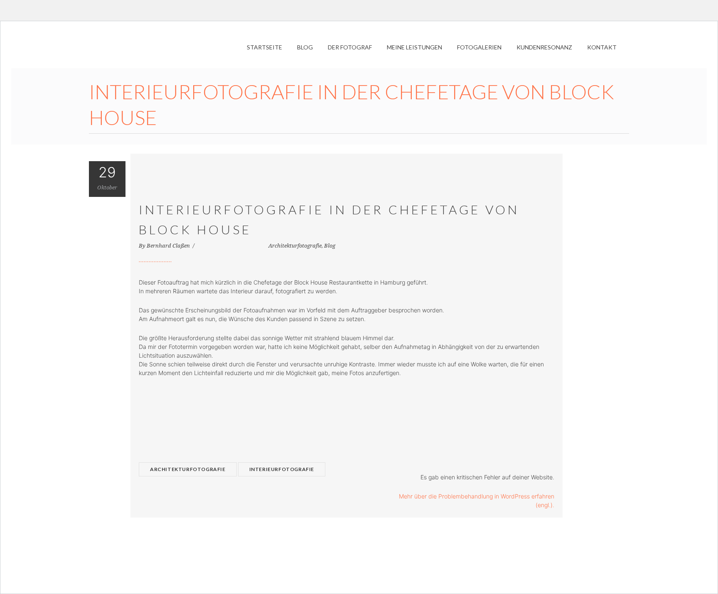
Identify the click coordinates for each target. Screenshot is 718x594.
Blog (329, 246)
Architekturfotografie (295, 246)
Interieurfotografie (281, 469)
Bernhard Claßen (169, 246)
